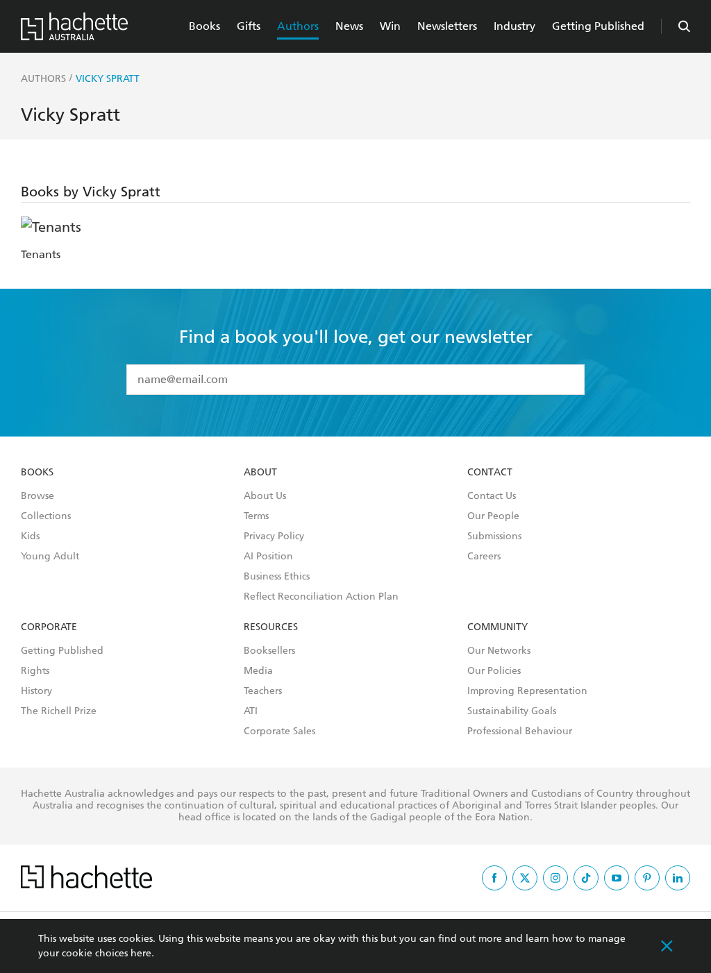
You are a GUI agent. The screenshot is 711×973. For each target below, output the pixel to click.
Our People (493, 516)
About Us (265, 496)
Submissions (494, 536)
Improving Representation (527, 691)
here (141, 953)
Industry (514, 26)
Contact (489, 472)
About (260, 472)
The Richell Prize (59, 711)
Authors (298, 26)
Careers (484, 556)
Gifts (248, 26)
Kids (30, 536)
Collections (46, 516)
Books (204, 26)
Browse (37, 496)
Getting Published (598, 26)
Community (497, 627)
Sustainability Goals (511, 711)
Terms (256, 516)
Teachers (263, 691)
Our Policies (494, 671)
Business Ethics (277, 577)
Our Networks (498, 651)
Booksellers (269, 651)
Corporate (49, 627)
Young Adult (50, 556)
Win (390, 26)
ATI (251, 711)
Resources (271, 627)
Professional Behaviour (519, 731)
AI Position (268, 556)
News (349, 26)
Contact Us (491, 496)
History (36, 691)
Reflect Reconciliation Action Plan (321, 597)
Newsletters (447, 26)
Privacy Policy (274, 536)
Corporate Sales (279, 731)
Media (258, 671)
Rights (35, 671)
